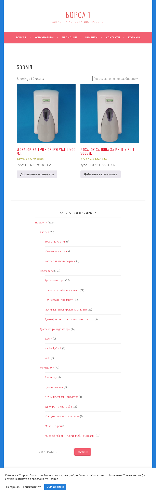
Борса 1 (78, 14)
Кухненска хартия (56, 251)
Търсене (82, 451)
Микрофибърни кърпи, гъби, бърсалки (70, 436)
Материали (47, 368)
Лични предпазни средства (61, 397)
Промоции (69, 37)
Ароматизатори (55, 280)
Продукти (41, 222)
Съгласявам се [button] (55, 486)
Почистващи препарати (59, 300)
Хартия (44, 232)
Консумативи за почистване (62, 416)
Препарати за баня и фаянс (62, 290)
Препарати (47, 271)
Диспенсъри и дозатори (55, 329)
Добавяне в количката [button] (37, 174)
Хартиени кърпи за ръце (60, 261)
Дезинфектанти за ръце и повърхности (69, 319)
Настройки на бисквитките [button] (23, 487)
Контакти (113, 37)
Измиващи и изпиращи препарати (66, 309)
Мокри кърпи (53, 426)
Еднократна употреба (58, 406)
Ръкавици (51, 377)
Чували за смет (54, 387)
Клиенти (91, 37)
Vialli (47, 358)
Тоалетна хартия (55, 241)
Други (48, 338)
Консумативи (44, 37)
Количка (134, 37)
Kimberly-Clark (53, 348)
